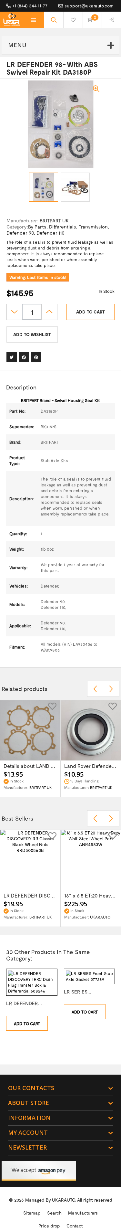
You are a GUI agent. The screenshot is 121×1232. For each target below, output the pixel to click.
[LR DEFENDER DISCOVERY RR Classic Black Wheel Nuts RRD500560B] (30, 860)
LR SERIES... (77, 991)
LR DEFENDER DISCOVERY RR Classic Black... (30, 895)
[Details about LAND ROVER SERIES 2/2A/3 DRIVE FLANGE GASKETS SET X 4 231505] (30, 730)
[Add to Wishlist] (52, 706)
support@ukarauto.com (89, 5)
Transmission (93, 226)
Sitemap (32, 1213)
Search (54, 1213)
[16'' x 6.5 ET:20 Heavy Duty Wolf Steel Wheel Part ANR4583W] (91, 860)
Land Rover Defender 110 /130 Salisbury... (91, 766)
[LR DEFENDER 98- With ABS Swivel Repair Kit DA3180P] (43, 187)
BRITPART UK (54, 220)
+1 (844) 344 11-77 (29, 5)
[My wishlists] (73, 20)
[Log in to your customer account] (111, 20)
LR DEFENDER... (24, 1003)
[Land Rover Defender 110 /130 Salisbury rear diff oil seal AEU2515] (91, 730)
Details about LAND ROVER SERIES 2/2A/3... (30, 766)
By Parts (37, 226)
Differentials (62, 226)
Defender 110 (50, 233)
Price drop (49, 1225)
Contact (74, 1225)
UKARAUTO (87, 917)
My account (28, 1132)
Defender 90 (20, 233)
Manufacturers (83, 1213)
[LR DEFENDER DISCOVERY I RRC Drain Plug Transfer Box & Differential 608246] (31, 982)
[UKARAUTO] (11, 20)
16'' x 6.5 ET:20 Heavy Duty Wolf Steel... (91, 895)
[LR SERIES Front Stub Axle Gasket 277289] (89, 976)
